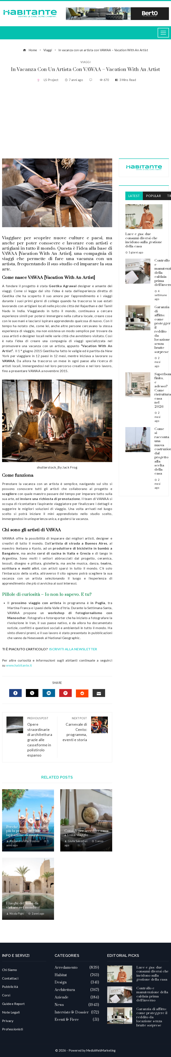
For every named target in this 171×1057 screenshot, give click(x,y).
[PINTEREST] (65, 693)
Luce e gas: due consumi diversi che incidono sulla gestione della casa (143, 240)
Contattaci (10, 978)
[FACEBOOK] (15, 693)
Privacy (8, 1021)
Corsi (6, 995)
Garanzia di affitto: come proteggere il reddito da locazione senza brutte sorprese (151, 1017)
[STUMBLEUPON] (82, 693)
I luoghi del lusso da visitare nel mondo (22, 905)
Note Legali (11, 1012)
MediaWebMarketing (101, 1050)
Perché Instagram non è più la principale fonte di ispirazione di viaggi (25, 831)
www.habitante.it (19, 665)
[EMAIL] (99, 693)
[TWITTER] (32, 693)
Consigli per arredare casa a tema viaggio (86, 833)
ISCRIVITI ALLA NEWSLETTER (73, 649)
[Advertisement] (85, 121)
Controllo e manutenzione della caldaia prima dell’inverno (152, 994)
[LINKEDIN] (49, 693)
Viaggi (85, 62)
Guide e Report (13, 1004)
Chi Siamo (9, 970)
